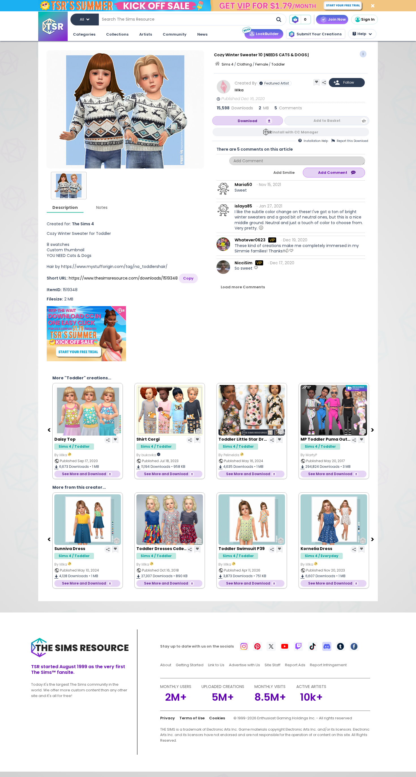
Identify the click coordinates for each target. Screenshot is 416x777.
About (165, 665)
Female (261, 64)
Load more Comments (243, 287)
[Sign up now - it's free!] (86, 333)
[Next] (373, 429)
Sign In (368, 19)
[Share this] (324, 82)
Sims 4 (227, 64)
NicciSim (243, 263)
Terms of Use (192, 718)
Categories (84, 34)
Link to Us (216, 665)
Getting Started (189, 665)
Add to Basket (327, 120)
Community (174, 34)
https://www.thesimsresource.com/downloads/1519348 (123, 278)
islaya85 (243, 206)
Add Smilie (284, 172)
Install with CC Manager (295, 132)
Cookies (217, 718)
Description (65, 207)
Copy (188, 278)
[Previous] (49, 429)
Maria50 (243, 184)
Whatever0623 (250, 240)
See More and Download (84, 473)
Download (247, 120)
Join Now (337, 19)
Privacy (167, 718)
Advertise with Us (244, 665)
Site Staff (272, 665)
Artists (145, 34)
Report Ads (295, 665)
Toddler (278, 64)
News (202, 34)
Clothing (244, 64)
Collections (117, 34)
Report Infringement (328, 665)
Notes (102, 207)
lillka (239, 90)
